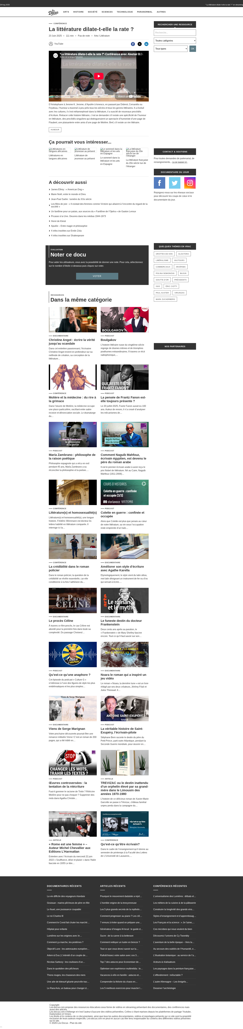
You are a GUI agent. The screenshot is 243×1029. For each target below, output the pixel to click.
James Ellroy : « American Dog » (67, 189)
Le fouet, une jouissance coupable (64, 909)
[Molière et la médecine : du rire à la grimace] (73, 377)
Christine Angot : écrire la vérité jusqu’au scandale (72, 341)
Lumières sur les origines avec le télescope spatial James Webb (63, 936)
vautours (179, 260)
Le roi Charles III (55, 916)
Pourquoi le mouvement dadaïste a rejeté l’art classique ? (120, 896)
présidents (180, 280)
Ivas (158, 286)
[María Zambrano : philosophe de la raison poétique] (73, 435)
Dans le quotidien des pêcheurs (63, 968)
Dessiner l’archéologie (164, 988)
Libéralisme (162, 260)
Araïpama (181, 267)
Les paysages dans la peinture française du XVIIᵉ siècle (173, 968)
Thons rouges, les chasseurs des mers (66, 975)
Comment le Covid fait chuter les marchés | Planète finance (68, 922)
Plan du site (76, 1023)
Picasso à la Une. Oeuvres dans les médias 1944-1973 (78, 216)
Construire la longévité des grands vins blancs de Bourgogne (172, 909)
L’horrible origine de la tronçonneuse (118, 903)
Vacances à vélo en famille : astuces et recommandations (119, 975)
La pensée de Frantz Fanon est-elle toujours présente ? (123, 399)
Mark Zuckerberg (165, 299)
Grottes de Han (164, 254)
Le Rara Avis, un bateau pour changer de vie (67, 988)
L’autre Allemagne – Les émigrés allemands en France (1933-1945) (170, 982)
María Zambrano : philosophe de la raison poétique (72, 456)
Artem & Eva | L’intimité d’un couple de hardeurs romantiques (66, 955)
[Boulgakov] (125, 320)
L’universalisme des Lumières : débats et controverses (173, 896)
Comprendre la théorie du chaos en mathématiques (117, 982)
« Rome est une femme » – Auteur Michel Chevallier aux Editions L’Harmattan (69, 847)
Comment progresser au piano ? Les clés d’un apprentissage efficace (120, 916)
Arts (66, 12)
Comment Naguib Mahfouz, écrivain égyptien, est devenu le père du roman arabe (123, 458)
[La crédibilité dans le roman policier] (73, 546)
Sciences (107, 12)
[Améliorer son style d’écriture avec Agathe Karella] (125, 546)
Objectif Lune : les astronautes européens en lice (67, 949)
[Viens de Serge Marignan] (73, 709)
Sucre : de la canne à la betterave (116, 936)
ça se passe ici (179, 162)
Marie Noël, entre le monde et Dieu (68, 194)
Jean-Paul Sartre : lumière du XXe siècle (71, 199)
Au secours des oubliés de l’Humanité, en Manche (174, 949)
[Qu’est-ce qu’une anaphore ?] (73, 655)
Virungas (179, 293)
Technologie (125, 12)
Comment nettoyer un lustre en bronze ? (120, 942)
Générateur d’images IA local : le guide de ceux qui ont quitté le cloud (121, 929)
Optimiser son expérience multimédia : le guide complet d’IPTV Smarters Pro (120, 968)
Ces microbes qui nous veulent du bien (172, 929)
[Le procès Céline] (73, 601)
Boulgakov (108, 340)
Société (92, 12)
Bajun (183, 273)
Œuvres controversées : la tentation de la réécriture (68, 784)
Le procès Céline (61, 621)
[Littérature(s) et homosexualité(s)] (73, 492)
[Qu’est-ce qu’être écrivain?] (125, 824)
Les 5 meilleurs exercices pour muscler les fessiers (121, 988)
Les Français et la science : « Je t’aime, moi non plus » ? (172, 922)
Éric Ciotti (171, 286)
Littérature (105, 36)
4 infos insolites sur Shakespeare (67, 235)
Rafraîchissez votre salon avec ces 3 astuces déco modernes (118, 955)
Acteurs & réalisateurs (164, 962)
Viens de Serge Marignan (67, 729)
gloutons (183, 254)
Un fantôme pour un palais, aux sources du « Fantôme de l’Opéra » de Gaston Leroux (93, 211)
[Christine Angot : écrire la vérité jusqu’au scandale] (73, 320)
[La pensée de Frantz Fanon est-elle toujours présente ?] (125, 377)
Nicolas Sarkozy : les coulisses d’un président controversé (65, 962)
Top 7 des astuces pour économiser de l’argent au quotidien (119, 962)
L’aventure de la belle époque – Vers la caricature (172, 942)
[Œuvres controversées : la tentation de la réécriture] (73, 763)
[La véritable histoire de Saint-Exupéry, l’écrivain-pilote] (125, 709)
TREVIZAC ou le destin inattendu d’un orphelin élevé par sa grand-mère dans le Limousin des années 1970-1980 (124, 788)
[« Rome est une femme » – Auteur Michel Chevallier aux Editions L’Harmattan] (73, 824)
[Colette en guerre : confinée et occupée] (125, 492)
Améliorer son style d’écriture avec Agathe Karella (122, 568)
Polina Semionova (165, 273)
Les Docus (62, 1023)
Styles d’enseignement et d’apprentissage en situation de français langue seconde (174, 916)
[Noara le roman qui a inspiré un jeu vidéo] (125, 655)
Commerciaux (163, 267)
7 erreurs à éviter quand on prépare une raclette (120, 922)
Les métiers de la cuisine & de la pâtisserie (174, 903)
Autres (161, 12)
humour (55, 130)
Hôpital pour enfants (57, 929)
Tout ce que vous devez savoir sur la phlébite (118, 949)
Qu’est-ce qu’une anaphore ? (69, 675)
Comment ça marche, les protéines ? (65, 942)
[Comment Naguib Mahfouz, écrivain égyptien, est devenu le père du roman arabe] (125, 435)
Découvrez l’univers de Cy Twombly (171, 936)
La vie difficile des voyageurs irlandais (66, 896)
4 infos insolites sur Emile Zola (66, 231)
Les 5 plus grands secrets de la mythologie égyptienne (121, 909)
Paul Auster (162, 293)
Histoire (78, 12)
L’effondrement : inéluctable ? (168, 975)
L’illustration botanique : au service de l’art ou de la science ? (174, 955)
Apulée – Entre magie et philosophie (69, 226)
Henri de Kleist (58, 221)
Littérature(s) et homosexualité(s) (73, 512)
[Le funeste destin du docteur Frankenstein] (125, 601)
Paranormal (145, 12)
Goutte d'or (162, 280)
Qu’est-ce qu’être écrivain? (120, 844)
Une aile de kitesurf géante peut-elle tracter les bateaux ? (68, 982)
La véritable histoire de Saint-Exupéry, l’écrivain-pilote (122, 730)
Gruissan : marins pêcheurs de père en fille (68, 903)
